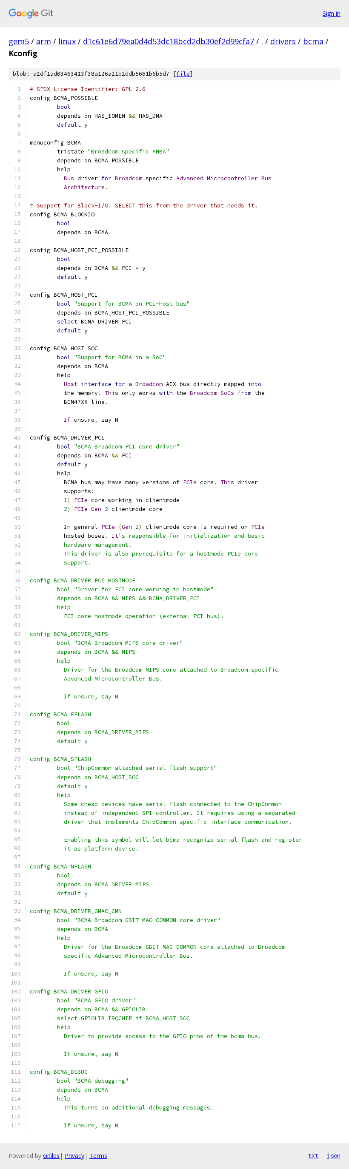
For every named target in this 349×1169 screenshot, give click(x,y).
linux (67, 41)
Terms (98, 1156)
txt (313, 1155)
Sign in (331, 13)
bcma (313, 41)
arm (43, 41)
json (333, 1155)
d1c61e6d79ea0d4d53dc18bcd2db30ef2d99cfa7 (168, 41)
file (183, 73)
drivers (283, 41)
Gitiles (51, 1156)
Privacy (74, 1156)
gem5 (19, 41)
